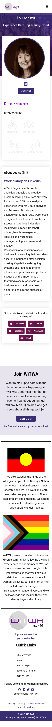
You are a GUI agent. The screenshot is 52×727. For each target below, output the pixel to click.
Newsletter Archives (26, 707)
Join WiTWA (23, 675)
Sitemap (21, 703)
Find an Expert (24, 665)
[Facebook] (19, 689)
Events (20, 660)
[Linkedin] (24, 689)
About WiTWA (24, 655)
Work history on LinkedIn (22, 181)
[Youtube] (32, 689)
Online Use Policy (35, 703)
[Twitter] (28, 689)
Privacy (11, 703)
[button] (47, 6)
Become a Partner (26, 670)
